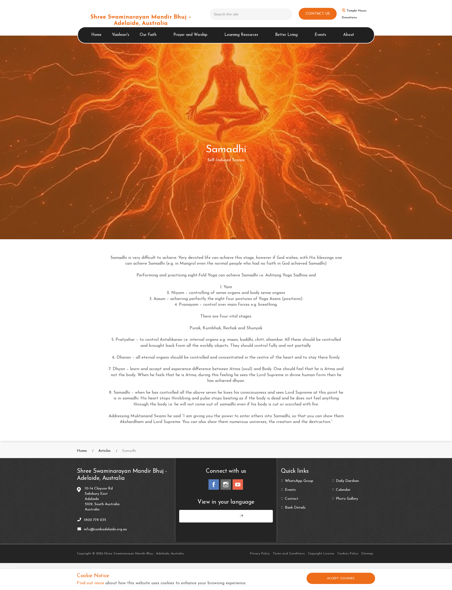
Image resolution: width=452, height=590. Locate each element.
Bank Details (295, 508)
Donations (349, 17)
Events (320, 35)
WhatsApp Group (299, 481)
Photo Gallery (347, 499)
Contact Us (318, 14)
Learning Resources (241, 35)
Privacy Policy (260, 553)
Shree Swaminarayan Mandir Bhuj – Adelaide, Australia (140, 20)
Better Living (286, 35)
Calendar (343, 490)
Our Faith (148, 35)
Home (96, 35)
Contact (291, 499)
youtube (238, 484)
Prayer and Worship (190, 35)
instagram (226, 484)
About (348, 35)
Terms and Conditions (289, 553)
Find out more (90, 583)
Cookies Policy (347, 553)
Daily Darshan (347, 481)
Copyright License (321, 553)
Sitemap (367, 553)
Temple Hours (356, 10)
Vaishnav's (120, 35)
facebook (213, 484)
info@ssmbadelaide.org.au (105, 529)
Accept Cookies (340, 578)
